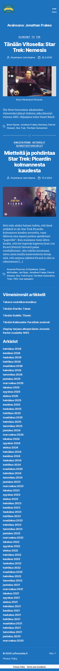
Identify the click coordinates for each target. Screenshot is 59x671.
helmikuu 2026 (12, 370)
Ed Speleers (32, 269)
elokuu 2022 (10, 550)
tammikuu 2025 (12, 426)
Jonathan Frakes (28, 124)
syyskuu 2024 (11, 443)
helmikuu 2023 (12, 524)
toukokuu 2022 (12, 563)
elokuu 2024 (10, 447)
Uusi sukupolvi (26, 278)
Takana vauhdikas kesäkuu (19, 302)
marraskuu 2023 (13, 486)
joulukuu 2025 (11, 378)
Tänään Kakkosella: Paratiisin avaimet (26, 322)
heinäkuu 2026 (12, 348)
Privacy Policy (10, 658)
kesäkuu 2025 (11, 404)
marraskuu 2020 (13, 640)
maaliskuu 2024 (13, 468)
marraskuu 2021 (13, 589)
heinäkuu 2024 (12, 451)
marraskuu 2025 (13, 383)
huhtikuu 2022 (12, 567)
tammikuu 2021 (12, 632)
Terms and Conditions (36, 667)
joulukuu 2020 (12, 636)
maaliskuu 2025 (13, 417)
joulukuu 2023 (11, 481)
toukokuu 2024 (12, 460)
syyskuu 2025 (11, 391)
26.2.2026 (47, 57)
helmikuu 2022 (12, 576)
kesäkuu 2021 (11, 610)
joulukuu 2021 (11, 584)
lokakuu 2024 (11, 438)
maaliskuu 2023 (13, 520)
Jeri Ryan (23, 272)
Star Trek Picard (24, 275)
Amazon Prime (22, 142)
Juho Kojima (29, 57)
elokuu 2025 (10, 396)
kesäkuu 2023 (11, 507)
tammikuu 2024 (12, 477)
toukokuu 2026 (12, 357)
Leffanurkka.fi (19, 653)
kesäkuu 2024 (11, 456)
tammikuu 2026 (12, 374)
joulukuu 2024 (11, 430)
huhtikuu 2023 (12, 516)
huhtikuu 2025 (12, 413)
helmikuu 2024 (12, 473)
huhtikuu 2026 (12, 361)
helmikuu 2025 (12, 421)
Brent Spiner (13, 124)
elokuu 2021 (10, 601)
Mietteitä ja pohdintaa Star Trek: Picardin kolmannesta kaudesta (29, 162)
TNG (15, 278)
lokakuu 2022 (11, 541)
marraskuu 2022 (13, 537)
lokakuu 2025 (11, 387)
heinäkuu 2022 (12, 554)
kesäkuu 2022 (11, 559)
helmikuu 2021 (12, 627)
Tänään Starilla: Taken (17, 308)
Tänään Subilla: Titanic (17, 315)
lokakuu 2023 (11, 490)
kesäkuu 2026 (11, 353)
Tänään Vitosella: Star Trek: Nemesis (29, 47)
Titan (9, 278)
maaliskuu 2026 (13, 365)
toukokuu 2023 (12, 511)
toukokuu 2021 (12, 614)
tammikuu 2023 (12, 529)
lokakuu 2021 (11, 593)
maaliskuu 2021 (12, 623)
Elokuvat (24, 37)
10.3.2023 (47, 178)
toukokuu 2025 (12, 408)
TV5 (38, 37)
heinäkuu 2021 (12, 606)
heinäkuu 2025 (12, 400)
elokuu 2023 (10, 498)
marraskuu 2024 (13, 434)
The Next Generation (36, 128)
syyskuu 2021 (11, 597)
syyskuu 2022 (11, 546)
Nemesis (42, 124)
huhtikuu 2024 (12, 464)
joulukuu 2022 (11, 533)
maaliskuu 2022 (12, 571)
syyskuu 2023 (11, 494)
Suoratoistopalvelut (29, 146)
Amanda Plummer (16, 269)
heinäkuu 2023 (12, 503)
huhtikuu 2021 (11, 619)
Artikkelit (38, 142)
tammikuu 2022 (12, 580)
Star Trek (20, 128)
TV (33, 37)
